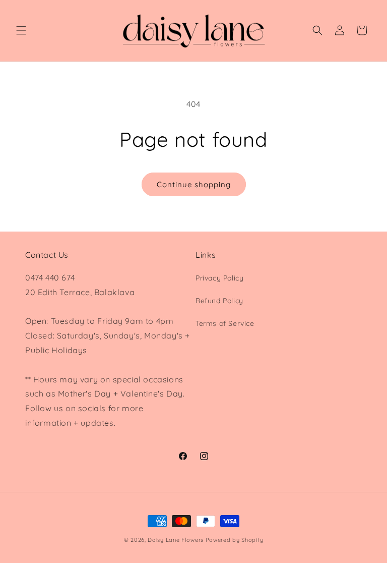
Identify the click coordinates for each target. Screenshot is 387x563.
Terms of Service (225, 323)
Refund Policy (219, 300)
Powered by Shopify (235, 539)
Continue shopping (194, 184)
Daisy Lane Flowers (176, 539)
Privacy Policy (219, 278)
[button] (21, 30)
